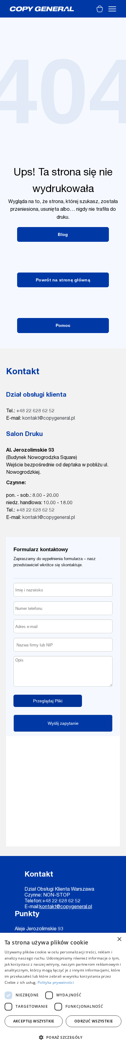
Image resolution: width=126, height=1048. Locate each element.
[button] (63, 1037)
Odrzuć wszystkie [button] (93, 1021)
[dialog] (63, 990)
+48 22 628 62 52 (35, 411)
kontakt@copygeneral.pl (48, 418)
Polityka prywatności (56, 982)
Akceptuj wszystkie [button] (33, 1021)
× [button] (119, 939)
